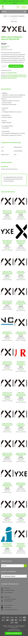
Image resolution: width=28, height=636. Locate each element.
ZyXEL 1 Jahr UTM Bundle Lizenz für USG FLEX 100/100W (7, 515)
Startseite (5, 1)
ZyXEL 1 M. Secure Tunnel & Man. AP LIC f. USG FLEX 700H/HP (7, 273)
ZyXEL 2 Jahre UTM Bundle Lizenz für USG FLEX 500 (21, 212)
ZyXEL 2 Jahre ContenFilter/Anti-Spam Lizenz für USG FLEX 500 (21, 303)
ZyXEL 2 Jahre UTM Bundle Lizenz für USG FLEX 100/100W (7, 454)
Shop (10, 1)
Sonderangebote (15, 1)
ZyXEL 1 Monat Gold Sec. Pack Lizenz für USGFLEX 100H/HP (7, 302)
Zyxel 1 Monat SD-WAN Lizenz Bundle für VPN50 (20, 484)
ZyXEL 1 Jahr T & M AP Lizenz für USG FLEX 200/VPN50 (7, 212)
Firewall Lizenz (10, 75)
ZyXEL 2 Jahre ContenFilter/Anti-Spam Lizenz (21, 273)
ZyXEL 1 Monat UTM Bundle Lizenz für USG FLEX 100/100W (21, 515)
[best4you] (4, 7)
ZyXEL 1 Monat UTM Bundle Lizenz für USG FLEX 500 (7, 425)
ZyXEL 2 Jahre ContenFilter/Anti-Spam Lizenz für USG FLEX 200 (21, 394)
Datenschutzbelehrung (9, 626)
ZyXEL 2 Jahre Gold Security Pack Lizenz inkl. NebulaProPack (7, 394)
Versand (5, 47)
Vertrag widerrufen (13, 633)
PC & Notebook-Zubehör (16, 16)
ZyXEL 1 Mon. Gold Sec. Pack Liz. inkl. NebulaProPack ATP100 (20, 242)
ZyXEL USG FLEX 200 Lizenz (10, 78)
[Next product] (12, 19)
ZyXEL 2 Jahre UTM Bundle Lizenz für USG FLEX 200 (21, 454)
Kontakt (22, 1)
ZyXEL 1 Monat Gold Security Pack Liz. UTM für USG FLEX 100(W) (7, 242)
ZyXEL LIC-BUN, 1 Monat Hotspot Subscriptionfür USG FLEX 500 (21, 545)
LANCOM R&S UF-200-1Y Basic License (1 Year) (7, 333)
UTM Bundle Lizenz (16, 76)
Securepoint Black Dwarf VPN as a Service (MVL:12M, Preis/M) (20, 363)
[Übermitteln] (25, 11)
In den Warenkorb (16, 66)
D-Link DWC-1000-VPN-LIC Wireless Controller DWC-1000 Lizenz (7, 545)
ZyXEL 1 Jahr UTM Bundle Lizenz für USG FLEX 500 (21, 333)
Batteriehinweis (14, 627)
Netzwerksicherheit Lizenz (20, 75)
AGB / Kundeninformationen (19, 625)
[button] (18, 7)
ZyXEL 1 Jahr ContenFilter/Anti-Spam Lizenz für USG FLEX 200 (7, 484)
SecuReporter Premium (6, 76)
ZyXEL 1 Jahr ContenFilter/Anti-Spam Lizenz (21, 425)
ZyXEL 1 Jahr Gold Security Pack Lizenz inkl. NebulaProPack (7, 363)
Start (5, 16)
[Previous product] (15, 19)
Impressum (4, 625)
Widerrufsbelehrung (19, 626)
